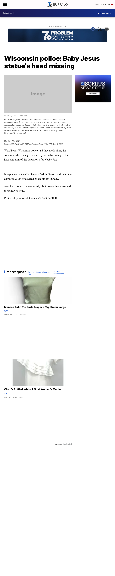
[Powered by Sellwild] (67, 444)
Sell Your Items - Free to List (39, 273)
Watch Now (103, 4)
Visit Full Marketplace (58, 273)
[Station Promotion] (57, 35)
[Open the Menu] (5, 4)
